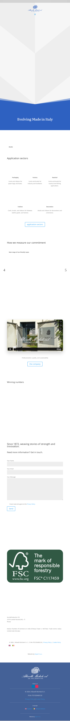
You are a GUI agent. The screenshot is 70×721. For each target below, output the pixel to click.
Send (11, 508)
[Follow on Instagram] (36, 639)
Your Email (10, 469)
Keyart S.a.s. (38, 654)
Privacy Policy (31, 504)
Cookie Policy (57, 642)
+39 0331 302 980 (16, 622)
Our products (35, 93)
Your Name (10, 461)
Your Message (11, 477)
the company (34, 364)
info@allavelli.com (12, 624)
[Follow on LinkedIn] (33, 639)
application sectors (35, 224)
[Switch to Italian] (13, 645)
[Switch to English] (9, 645)
